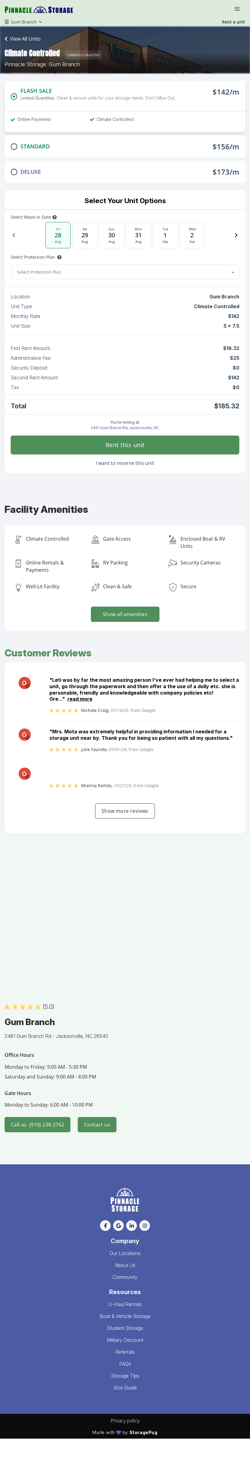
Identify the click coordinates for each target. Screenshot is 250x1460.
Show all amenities (124, 614)
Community (125, 1277)
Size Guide (125, 1388)
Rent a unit (233, 22)
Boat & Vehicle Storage (125, 1316)
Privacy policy (125, 1420)
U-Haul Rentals (125, 1304)
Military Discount (125, 1340)
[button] (105, 1225)
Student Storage (125, 1328)
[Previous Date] (14, 235)
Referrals (125, 1352)
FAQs (125, 1364)
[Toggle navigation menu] (239, 8)
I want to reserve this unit (125, 463)
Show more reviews (125, 811)
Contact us (97, 1124)
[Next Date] (236, 235)
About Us (125, 1265)
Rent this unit (125, 445)
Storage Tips (125, 1376)
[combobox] (125, 272)
